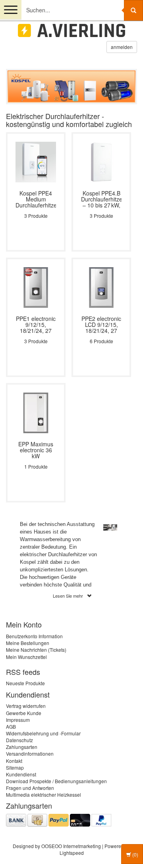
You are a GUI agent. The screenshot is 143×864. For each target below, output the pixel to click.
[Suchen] (133, 10)
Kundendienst (21, 774)
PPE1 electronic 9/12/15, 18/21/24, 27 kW (36, 325)
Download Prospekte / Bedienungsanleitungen (56, 781)
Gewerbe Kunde (23, 713)
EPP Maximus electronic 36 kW (35, 450)
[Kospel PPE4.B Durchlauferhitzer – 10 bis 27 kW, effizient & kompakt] (101, 161)
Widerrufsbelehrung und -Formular (43, 733)
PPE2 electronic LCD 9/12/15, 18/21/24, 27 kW (101, 325)
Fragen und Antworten (30, 787)
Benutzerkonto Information (34, 636)
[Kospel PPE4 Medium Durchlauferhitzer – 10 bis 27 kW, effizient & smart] (35, 161)
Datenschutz (19, 740)
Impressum (18, 719)
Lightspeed (72, 852)
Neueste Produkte (25, 683)
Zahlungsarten (21, 746)
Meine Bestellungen (27, 642)
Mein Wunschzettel (26, 656)
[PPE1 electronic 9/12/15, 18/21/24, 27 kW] (35, 286)
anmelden (122, 46)
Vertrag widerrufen (26, 705)
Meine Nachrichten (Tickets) (36, 649)
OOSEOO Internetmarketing (71, 845)
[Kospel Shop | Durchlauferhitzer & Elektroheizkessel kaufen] (71, 30)
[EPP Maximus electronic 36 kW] (35, 412)
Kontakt (14, 760)
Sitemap (15, 767)
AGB (11, 726)
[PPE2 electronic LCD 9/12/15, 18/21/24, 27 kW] (101, 286)
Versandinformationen (30, 753)
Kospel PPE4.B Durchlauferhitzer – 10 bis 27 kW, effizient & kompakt (101, 199)
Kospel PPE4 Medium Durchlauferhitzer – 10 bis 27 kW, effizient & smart (35, 199)
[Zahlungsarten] (59, 819)
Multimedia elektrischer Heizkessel (43, 794)
